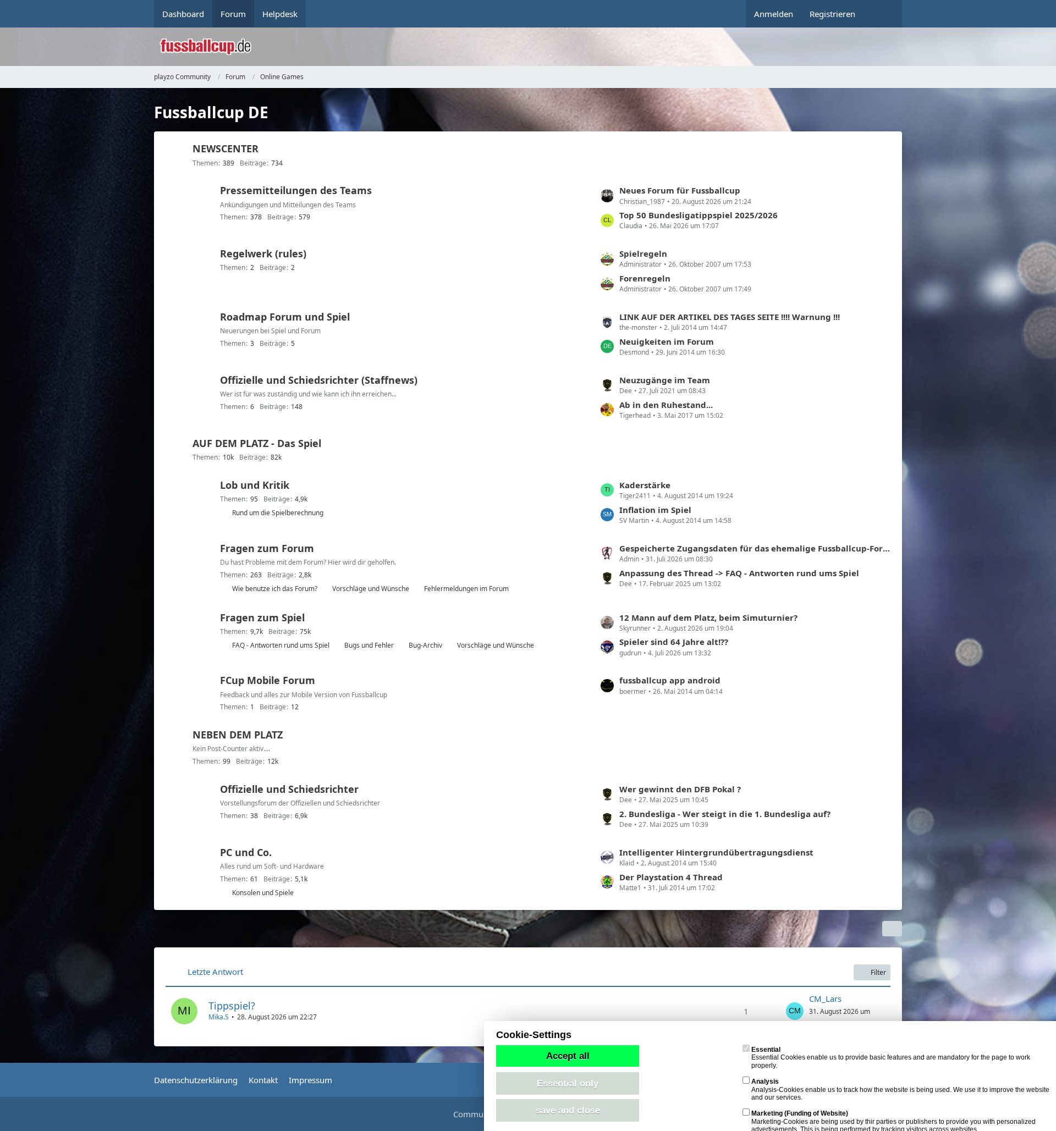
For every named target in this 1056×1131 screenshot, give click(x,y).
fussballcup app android (670, 680)
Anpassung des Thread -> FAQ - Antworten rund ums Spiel (739, 572)
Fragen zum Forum (267, 548)
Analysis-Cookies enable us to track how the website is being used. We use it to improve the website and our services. (900, 1089)
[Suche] (883, 13)
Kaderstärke (644, 484)
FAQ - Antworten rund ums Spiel (280, 645)
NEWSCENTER (225, 148)
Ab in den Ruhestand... (666, 404)
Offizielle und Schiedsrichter (289, 789)
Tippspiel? (231, 1005)
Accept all (568, 1056)
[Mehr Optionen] (892, 928)
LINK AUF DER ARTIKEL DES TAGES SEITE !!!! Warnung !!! (729, 316)
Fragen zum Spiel (262, 617)
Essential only (567, 1083)
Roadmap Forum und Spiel (285, 316)
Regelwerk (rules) (263, 253)
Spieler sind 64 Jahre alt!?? (673, 641)
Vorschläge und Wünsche (370, 588)
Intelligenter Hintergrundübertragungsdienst (716, 852)
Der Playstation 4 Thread (671, 876)
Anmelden (773, 13)
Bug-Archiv (425, 645)
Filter (878, 972)
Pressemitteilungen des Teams (296, 190)
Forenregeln (644, 278)
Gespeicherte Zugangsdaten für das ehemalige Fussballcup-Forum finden (755, 548)
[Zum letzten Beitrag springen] (795, 1011)
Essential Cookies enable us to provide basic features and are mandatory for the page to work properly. (890, 1057)
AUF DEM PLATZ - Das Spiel (257, 443)
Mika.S (218, 1017)
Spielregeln (643, 253)
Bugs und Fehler (369, 645)
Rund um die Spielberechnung (277, 512)
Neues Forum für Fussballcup (679, 190)
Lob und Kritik (254, 485)
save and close (568, 1110)
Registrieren (832, 13)
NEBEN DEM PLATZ (238, 734)
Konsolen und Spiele (263, 892)
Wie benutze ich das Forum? (274, 588)
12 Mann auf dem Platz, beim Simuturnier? (708, 617)
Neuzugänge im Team (664, 379)
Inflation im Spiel (655, 509)
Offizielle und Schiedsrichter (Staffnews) (318, 380)
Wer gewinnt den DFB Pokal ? (680, 789)
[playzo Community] (536, 46)
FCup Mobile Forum (267, 680)
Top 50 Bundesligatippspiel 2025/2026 (698, 214)
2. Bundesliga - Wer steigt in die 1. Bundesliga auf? (725, 813)
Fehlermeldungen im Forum (466, 588)
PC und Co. (246, 852)
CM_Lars (825, 998)
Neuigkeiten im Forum (666, 341)
